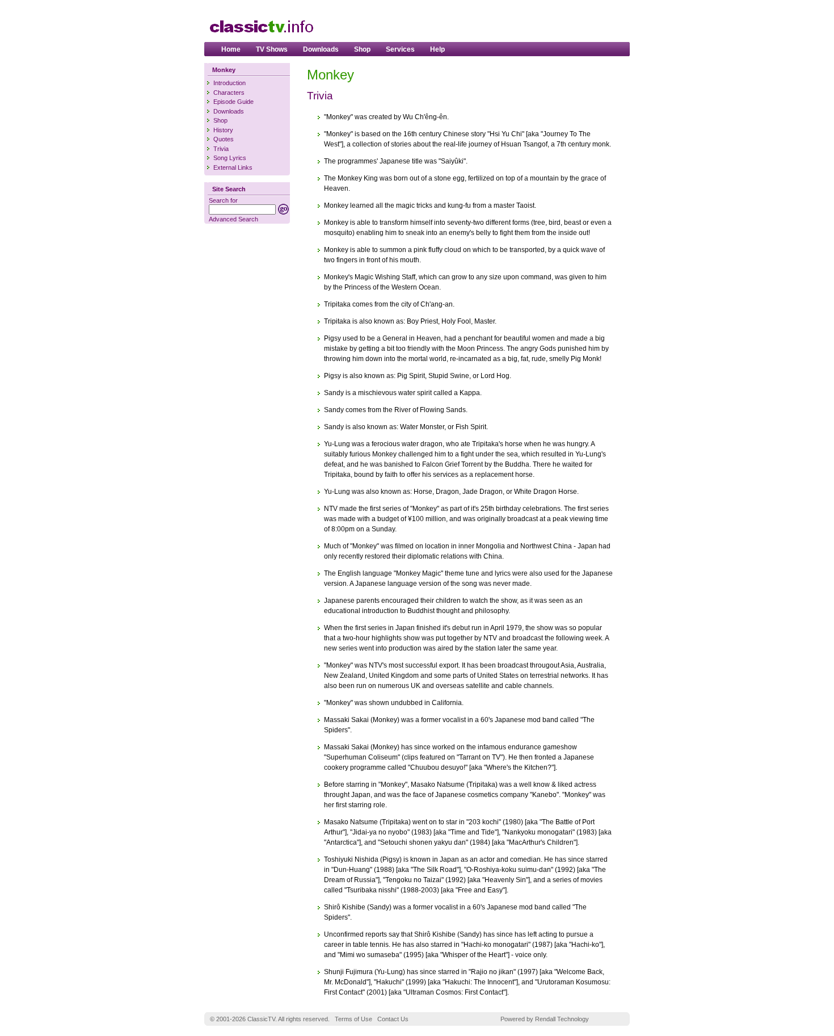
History (223, 130)
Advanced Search (233, 219)
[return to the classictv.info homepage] (261, 38)
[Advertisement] (491, 23)
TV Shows (272, 49)
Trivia (221, 148)
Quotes (223, 139)
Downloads (321, 49)
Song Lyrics (229, 157)
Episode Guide (233, 101)
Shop (362, 49)
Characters (229, 92)
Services (400, 49)
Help (437, 49)
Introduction (229, 82)
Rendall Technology (562, 1019)
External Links (232, 167)
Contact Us (392, 1019)
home (231, 49)
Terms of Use (353, 1019)
